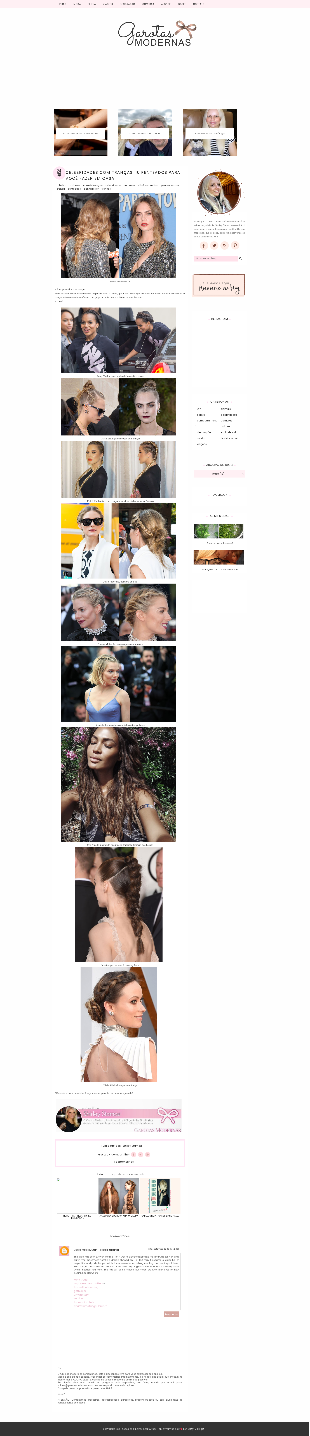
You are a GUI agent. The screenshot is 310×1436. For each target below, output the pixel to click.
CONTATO (199, 4)
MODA (77, 4)
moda (201, 438)
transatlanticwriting (86, 1287)
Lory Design (196, 1429)
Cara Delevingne (93, 185)
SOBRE (182, 4)
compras (226, 420)
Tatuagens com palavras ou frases (220, 569)
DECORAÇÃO (127, 4)
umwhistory (81, 1295)
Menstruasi (81, 1279)
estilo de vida (229, 432)
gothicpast (81, 1291)
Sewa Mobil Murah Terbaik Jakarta (96, 1250)
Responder (171, 1314)
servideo (79, 1298)
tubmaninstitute (84, 1302)
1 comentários (124, 1162)
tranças (106, 189)
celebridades (113, 185)
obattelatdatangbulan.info (90, 1306)
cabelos (75, 185)
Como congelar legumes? (220, 543)
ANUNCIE (166, 4)
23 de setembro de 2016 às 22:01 (163, 1249)
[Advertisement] (155, 82)
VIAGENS (108, 4)
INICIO (62, 4)
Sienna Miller (91, 189)
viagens (202, 444)
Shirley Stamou (132, 1145)
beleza (63, 185)
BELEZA (92, 4)
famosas (130, 185)
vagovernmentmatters (88, 1283)
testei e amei (229, 438)
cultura (225, 426)
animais (226, 409)
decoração (204, 432)
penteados (74, 189)
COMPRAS (148, 4)
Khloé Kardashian (148, 185)
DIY (199, 409)
